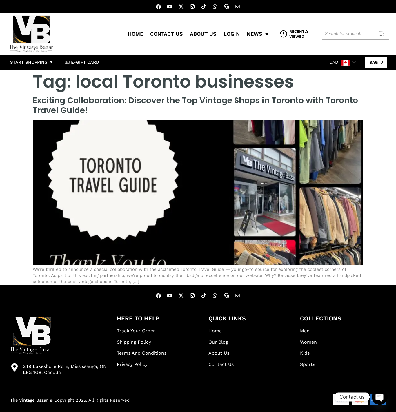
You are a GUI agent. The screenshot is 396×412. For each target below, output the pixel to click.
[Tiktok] (204, 6)
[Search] (381, 34)
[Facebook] (159, 6)
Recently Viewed (298, 34)
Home (135, 34)
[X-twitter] (181, 6)
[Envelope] (238, 6)
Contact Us (166, 34)
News (254, 34)
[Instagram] (192, 6)
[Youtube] (170, 6)
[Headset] (226, 6)
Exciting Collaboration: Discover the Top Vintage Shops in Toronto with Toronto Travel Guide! (195, 105)
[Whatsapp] (215, 6)
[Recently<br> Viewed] (283, 34)
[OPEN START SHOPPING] (51, 62)
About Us (203, 34)
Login (232, 34)
